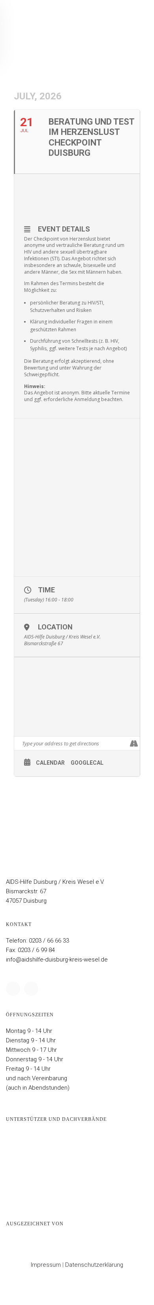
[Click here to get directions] (134, 743)
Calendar (50, 763)
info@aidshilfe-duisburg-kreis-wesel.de (57, 959)
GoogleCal (87, 763)
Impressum (46, 1264)
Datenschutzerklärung (94, 1264)
